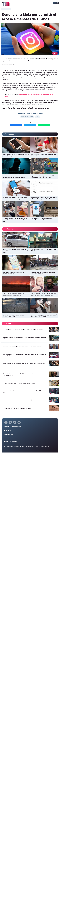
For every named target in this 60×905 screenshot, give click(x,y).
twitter (30, 125)
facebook (16, 125)
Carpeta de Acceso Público (12, 426)
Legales (6, 438)
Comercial (7, 430)
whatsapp (44, 125)
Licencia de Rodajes (10, 441)
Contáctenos (8, 434)
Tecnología (6, 9)
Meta (37, 116)
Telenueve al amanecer (27, 116)
